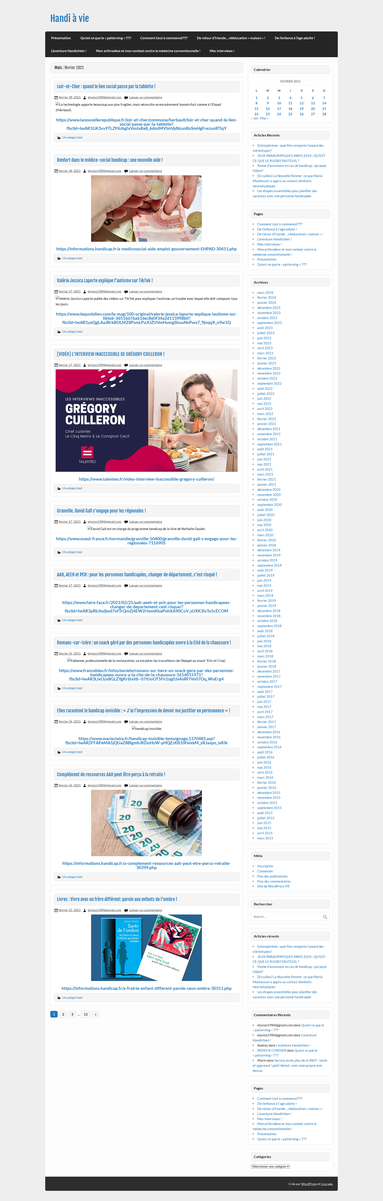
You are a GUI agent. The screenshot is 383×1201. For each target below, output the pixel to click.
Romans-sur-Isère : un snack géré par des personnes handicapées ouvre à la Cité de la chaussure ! (144, 642)
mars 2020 (265, 535)
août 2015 (265, 813)
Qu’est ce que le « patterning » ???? (105, 38)
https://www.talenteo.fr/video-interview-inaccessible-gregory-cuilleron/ (146, 479)
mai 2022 (264, 404)
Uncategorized (72, 137)
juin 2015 (264, 823)
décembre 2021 (268, 429)
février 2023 (266, 358)
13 (313, 103)
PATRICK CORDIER (271, 1050)
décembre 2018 (268, 611)
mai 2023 (264, 343)
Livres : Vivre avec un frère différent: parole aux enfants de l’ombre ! (117, 899)
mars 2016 (265, 777)
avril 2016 (265, 772)
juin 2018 (264, 641)
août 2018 (265, 631)
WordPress (309, 1184)
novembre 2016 (269, 737)
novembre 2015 (269, 797)
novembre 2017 (269, 676)
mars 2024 (265, 292)
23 (268, 114)
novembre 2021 (269, 434)
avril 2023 (265, 348)
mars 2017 (265, 717)
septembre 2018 (269, 626)
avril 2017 (265, 712)
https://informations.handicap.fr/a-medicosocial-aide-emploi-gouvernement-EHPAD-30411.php (146, 248)
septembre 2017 (269, 686)
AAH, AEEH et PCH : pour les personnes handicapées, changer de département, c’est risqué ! (137, 574)
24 (279, 114)
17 (279, 109)
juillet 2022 (265, 394)
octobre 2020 (267, 499)
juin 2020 (264, 520)
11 (86, 1014)
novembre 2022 (269, 373)
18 (290, 109)
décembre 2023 (268, 308)
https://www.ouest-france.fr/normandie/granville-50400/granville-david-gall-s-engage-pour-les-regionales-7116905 (146, 540)
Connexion (265, 871)
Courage (326, 1184)
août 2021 (265, 449)
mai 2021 (264, 464)
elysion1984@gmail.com (104, 97)
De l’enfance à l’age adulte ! (295, 38)
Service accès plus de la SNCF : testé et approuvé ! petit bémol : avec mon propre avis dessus (290, 1065)
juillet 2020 (265, 515)
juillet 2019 (265, 575)
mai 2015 (264, 828)
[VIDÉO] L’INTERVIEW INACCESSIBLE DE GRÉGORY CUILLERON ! (111, 354)
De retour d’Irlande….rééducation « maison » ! (231, 38)
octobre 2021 (267, 439)
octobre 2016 (267, 742)
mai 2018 (264, 646)
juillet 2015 (265, 818)
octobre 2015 (267, 803)
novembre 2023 (269, 313)
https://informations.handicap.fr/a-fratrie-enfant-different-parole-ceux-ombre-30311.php (147, 988)
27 (313, 114)
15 (256, 109)
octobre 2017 (267, 681)
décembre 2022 (268, 368)
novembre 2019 (269, 555)
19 (302, 109)
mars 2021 (265, 474)
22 (256, 114)
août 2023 (265, 328)
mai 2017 (264, 707)
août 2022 (265, 388)
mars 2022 (265, 414)
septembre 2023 (269, 323)
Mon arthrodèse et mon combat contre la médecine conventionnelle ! (148, 51)
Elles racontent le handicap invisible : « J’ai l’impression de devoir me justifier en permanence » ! (143, 711)
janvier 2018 (266, 666)
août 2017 (265, 692)
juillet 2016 (265, 757)
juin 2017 (264, 702)
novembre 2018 (269, 616)
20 (313, 109)
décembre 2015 (268, 793)
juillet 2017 (265, 696)
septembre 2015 (269, 808)
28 (324, 114)
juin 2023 (264, 338)
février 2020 (266, 540)
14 (324, 103)
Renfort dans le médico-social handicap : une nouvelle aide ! (110, 160)
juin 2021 (264, 459)
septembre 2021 (269, 444)
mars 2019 (265, 595)
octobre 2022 (267, 378)
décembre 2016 (268, 732)
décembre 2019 (268, 550)
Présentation (61, 38)
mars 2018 (265, 656)
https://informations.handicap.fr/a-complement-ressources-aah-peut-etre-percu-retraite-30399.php (146, 865)
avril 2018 (265, 651)
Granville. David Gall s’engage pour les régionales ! (101, 511)
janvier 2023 (266, 363)
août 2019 (265, 570)
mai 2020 (264, 525)
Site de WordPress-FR (273, 886)
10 (279, 103)
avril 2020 (265, 530)
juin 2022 (264, 398)
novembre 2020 (269, 495)
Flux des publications (272, 876)
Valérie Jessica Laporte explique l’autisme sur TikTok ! (105, 280)
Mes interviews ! (222, 51)
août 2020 (265, 510)
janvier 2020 (266, 545)
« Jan (254, 118)
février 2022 (266, 419)
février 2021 (266, 479)
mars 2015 (265, 838)
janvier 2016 (266, 788)
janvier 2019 (266, 606)
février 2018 (266, 661)
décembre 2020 (268, 489)
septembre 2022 (269, 383)
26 (302, 114)
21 (324, 109)
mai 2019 (264, 585)
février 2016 (266, 782)
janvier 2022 (266, 424)
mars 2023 (265, 353)
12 (302, 103)
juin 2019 (264, 580)
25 (290, 114)
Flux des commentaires (274, 881)
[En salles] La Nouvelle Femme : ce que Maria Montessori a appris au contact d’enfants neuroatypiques (287, 181)
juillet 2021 (265, 454)
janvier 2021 (266, 484)
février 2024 (266, 297)
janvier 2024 (266, 302)
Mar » (264, 118)
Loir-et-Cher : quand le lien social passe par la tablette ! (106, 86)
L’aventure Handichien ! (68, 51)
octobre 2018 (267, 621)
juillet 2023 (265, 333)
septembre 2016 (269, 747)
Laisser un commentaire (145, 97)
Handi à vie (69, 18)
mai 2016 (264, 767)
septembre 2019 (269, 565)
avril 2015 (265, 833)
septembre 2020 (269, 505)
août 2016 (265, 752)
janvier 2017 (266, 727)
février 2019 (266, 600)
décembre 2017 (268, 671)
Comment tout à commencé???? (164, 38)
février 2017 (266, 722)
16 (268, 109)
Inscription (265, 866)
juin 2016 (264, 762)
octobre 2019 (267, 560)
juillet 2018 (265, 636)
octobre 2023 (267, 318)
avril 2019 (265, 591)
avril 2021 (265, 469)
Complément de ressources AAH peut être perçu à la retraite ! (111, 774)
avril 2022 (265, 409)
